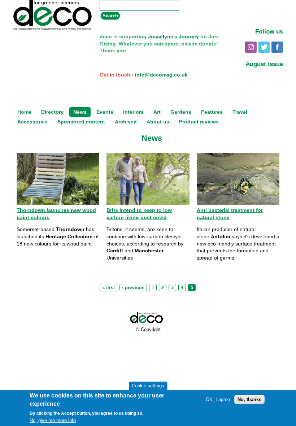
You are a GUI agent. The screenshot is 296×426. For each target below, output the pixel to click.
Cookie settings (148, 385)
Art (157, 112)
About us (158, 122)
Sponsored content (81, 122)
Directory (52, 112)
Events (104, 112)
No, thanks (249, 399)
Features (212, 112)
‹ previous (133, 287)
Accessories (32, 122)
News (80, 112)
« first (108, 287)
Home (24, 112)
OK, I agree (218, 399)
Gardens (180, 112)
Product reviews (199, 122)
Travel (239, 112)
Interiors (133, 112)
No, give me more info (53, 420)
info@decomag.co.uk (161, 75)
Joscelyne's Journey (173, 36)
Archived (126, 122)
